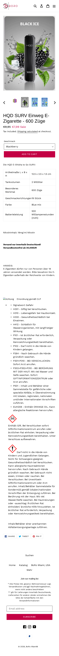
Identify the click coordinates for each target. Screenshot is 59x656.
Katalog (23, 565)
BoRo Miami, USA (40, 565)
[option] (15, 100)
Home (12, 565)
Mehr (29, 570)
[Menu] (54, 6)
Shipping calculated (27, 131)
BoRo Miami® (32, 646)
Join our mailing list (29, 578)
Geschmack (9, 141)
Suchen (29, 555)
